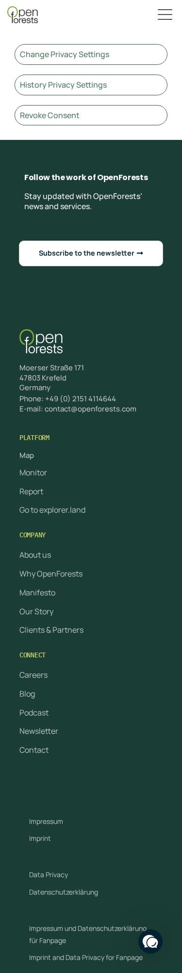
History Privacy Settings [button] (63, 84)
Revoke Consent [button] (50, 115)
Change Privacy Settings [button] (64, 54)
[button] (150, 941)
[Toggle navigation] (165, 15)
